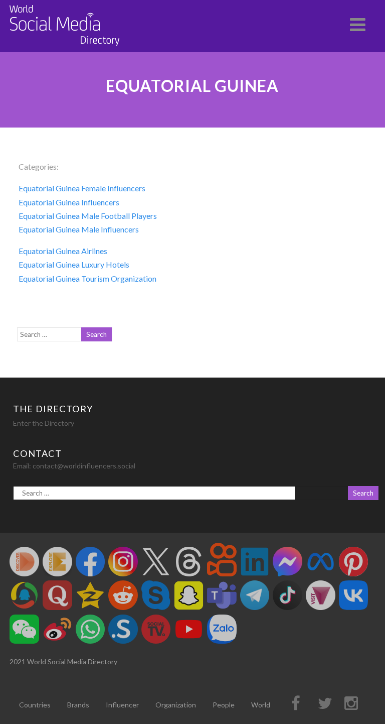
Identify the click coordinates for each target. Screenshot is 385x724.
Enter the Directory (43, 423)
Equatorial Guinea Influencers (69, 202)
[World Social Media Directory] (65, 47)
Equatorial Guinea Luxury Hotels (74, 264)
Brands (78, 704)
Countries (35, 704)
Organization (175, 704)
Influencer (122, 704)
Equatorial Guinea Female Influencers (82, 188)
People (224, 704)
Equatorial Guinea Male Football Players (88, 215)
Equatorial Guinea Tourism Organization (87, 278)
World (260, 704)
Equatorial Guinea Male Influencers (79, 229)
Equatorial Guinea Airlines (63, 251)
